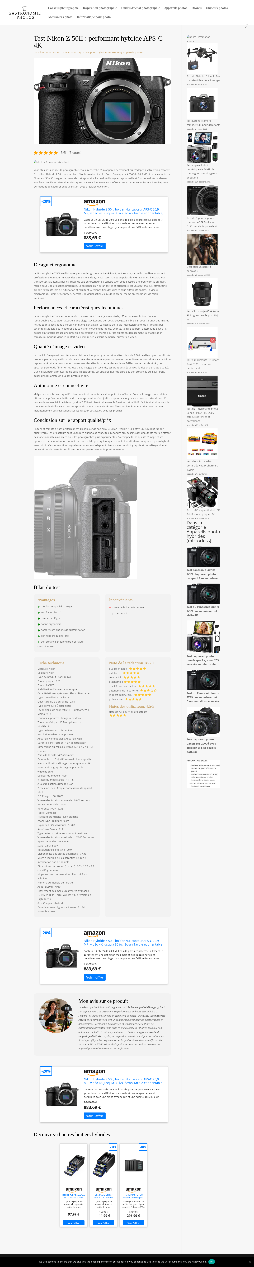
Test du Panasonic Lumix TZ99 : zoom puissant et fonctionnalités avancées (203, 697)
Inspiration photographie (100, 8)
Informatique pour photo (94, 17)
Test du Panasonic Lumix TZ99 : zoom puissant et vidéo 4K (203, 611)
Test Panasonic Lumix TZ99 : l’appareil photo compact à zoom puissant (203, 574)
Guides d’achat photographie (140, 8)
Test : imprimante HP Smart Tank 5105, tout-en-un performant (203, 364)
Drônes (197, 8)
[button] (51, 162)
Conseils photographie (63, 8)
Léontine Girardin (48, 52)
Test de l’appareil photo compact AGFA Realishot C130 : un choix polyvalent (202, 222)
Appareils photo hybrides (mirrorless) (100, 52)
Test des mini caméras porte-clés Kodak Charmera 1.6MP (202, 465)
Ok (211, 1261)
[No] (249, 1262)
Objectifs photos (217, 8)
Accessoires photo (60, 17)
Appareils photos (175, 8)
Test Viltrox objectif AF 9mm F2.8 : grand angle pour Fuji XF (203, 315)
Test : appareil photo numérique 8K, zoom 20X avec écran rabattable (203, 660)
